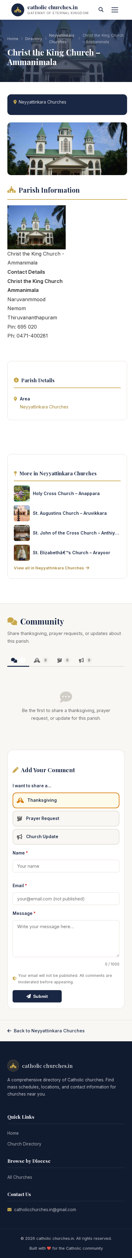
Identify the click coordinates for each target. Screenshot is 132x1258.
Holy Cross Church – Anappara (66, 493)
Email (20, 885)
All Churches (19, 1177)
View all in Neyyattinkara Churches (49, 567)
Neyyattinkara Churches (61, 38)
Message (24, 913)
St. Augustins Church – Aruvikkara (70, 513)
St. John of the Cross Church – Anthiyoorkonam (77, 532)
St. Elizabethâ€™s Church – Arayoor (71, 552)
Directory (33, 38)
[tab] (18, 661)
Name (20, 852)
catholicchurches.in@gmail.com (45, 1209)
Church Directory (24, 1143)
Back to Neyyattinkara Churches (49, 1030)
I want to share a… (32, 785)
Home (12, 38)
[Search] (101, 10)
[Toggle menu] (115, 10)
